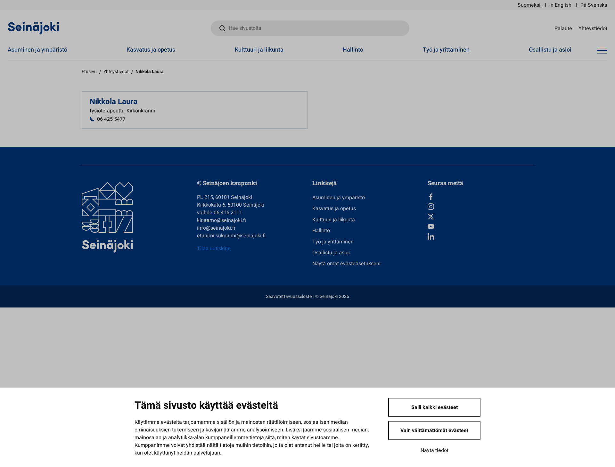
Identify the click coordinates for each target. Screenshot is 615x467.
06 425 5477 (111, 119)
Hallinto (353, 49)
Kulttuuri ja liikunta (259, 49)
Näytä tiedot (434, 450)
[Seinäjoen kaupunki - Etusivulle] (33, 28)
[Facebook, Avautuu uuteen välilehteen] (480, 196)
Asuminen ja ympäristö (37, 49)
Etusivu (89, 71)
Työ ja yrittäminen (446, 49)
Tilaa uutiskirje (214, 248)
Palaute (563, 28)
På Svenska (593, 5)
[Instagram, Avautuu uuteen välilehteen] (480, 206)
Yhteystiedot (592, 28)
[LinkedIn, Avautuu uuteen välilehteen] (480, 236)
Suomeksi (529, 5)
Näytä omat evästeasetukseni (346, 263)
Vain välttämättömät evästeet (434, 430)
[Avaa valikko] (602, 51)
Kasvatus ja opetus (151, 49)
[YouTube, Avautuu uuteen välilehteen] (480, 226)
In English (560, 5)
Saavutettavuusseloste (289, 296)
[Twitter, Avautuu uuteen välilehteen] (480, 216)
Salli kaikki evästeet (434, 407)
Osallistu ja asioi (550, 49)
